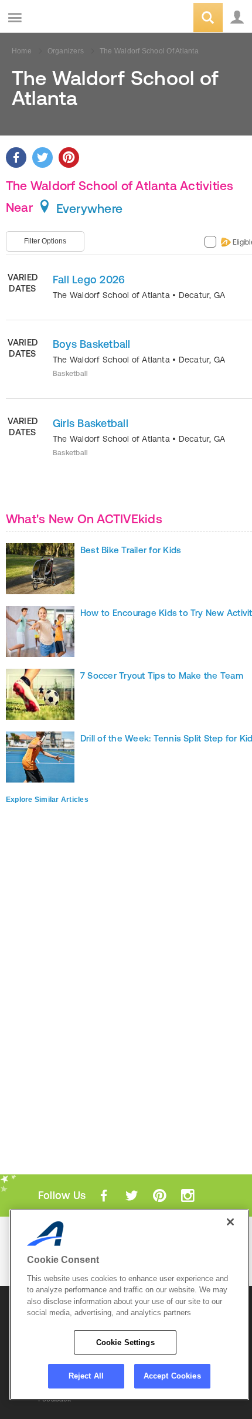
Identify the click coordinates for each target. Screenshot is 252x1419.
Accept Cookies (172, 1375)
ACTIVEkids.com (68, 18)
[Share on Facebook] (16, 157)
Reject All (86, 1375)
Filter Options (45, 241)
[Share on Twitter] (42, 157)
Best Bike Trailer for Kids (130, 550)
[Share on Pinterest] (69, 157)
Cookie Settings (125, 1342)
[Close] (230, 1222)
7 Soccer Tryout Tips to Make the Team (161, 675)
